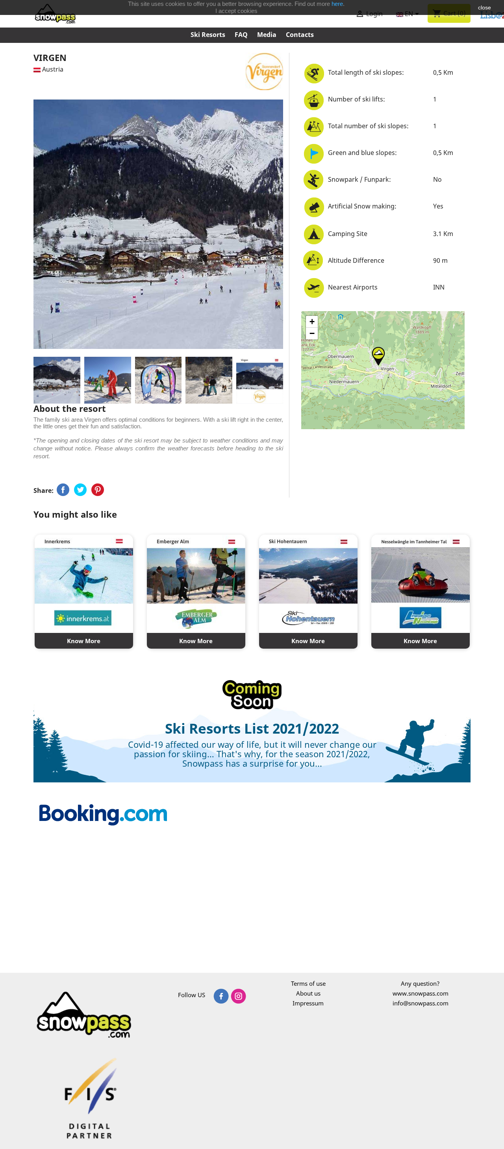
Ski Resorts (208, 34)
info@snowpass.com (420, 1003)
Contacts (300, 34)
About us (308, 993)
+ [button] (312, 321)
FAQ (241, 34)
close (484, 7)
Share (63, 489)
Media (266, 34)
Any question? (420, 983)
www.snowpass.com (420, 993)
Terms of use (308, 983)
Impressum (308, 1003)
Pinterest (97, 489)
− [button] (312, 333)
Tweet (80, 489)
